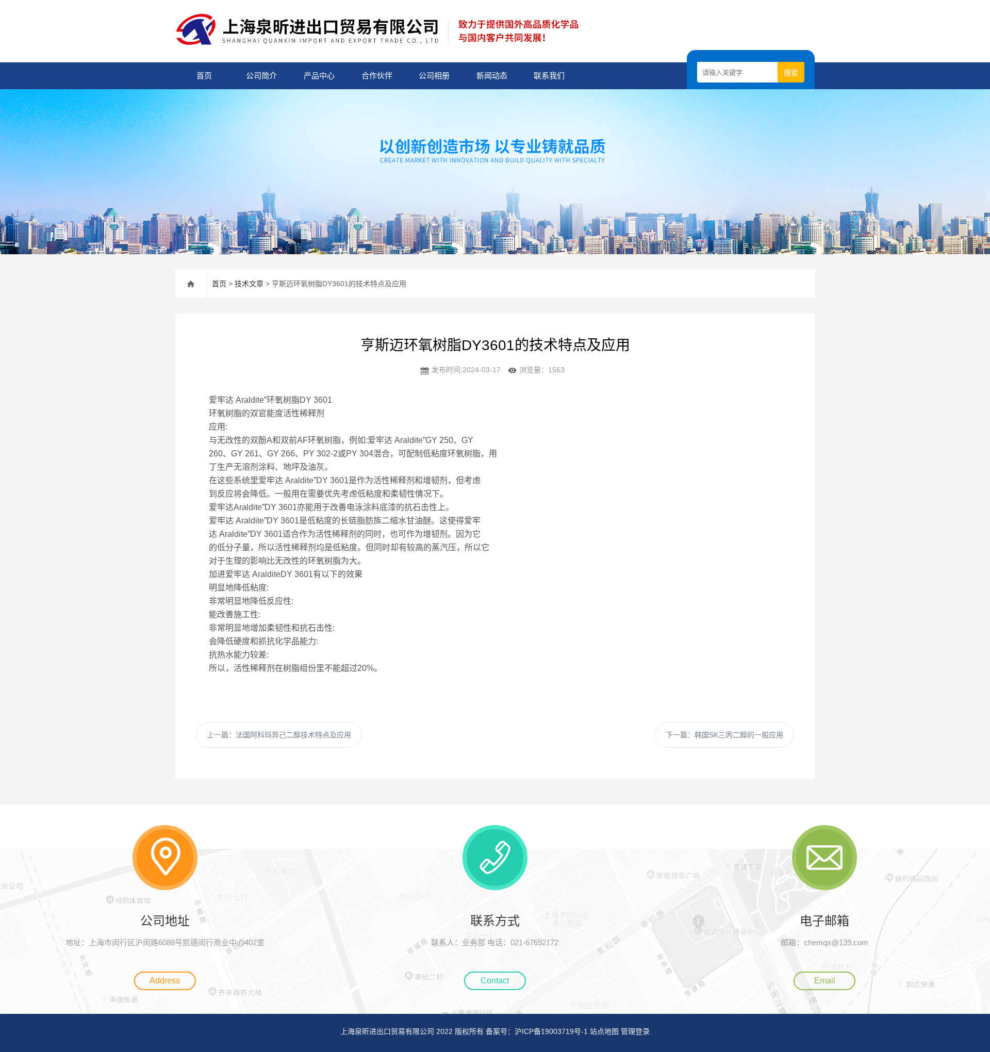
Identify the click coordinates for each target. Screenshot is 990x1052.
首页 (204, 75)
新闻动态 (491, 75)
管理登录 (635, 1031)
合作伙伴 (376, 75)
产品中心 (319, 75)
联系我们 (549, 75)
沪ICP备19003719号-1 (551, 1031)
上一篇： (279, 735)
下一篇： (724, 735)
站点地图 (604, 1031)
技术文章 (249, 284)
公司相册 (434, 75)
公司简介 (261, 75)
